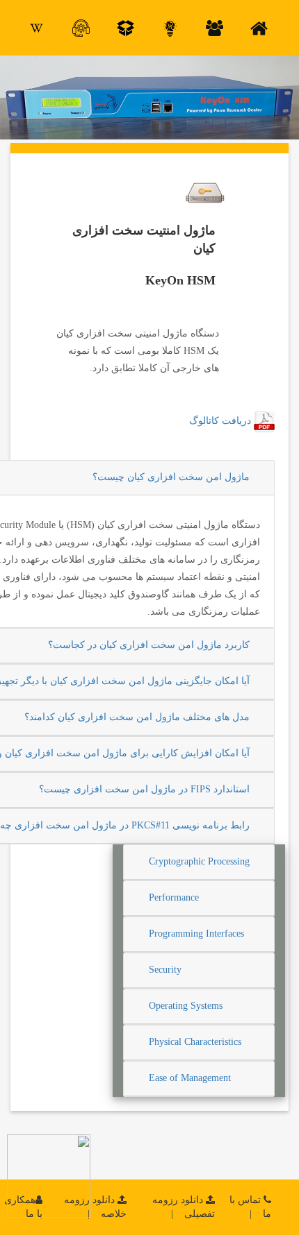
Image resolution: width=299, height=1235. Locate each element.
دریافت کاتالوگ (220, 421)
